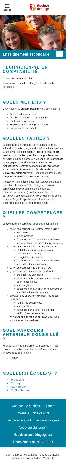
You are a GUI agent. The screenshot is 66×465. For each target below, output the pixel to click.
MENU (7, 10)
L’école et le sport (19, 420)
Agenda (48, 405)
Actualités (33, 405)
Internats (23, 413)
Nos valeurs (41, 413)
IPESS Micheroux (19, 390)
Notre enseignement (33, 427)
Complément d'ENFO (28, 441)
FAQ (50, 441)
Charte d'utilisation (50, 454)
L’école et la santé (46, 420)
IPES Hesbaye (18, 386)
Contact (17, 405)
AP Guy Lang (17, 379)
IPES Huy (15, 383)
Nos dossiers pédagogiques (33, 434)
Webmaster (48, 458)
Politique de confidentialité (25, 458)
